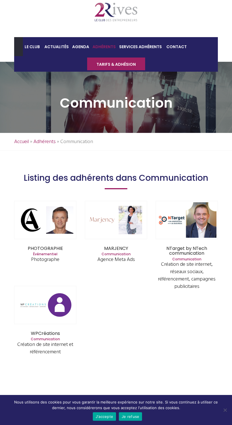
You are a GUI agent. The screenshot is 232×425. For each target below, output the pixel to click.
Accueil (21, 142)
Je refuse (130, 416)
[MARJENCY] (116, 220)
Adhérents (104, 47)
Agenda (80, 47)
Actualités (56, 47)
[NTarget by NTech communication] (187, 220)
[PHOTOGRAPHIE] (45, 220)
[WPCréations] (45, 305)
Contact (176, 47)
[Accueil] (18, 46)
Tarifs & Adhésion (116, 64)
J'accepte (104, 416)
